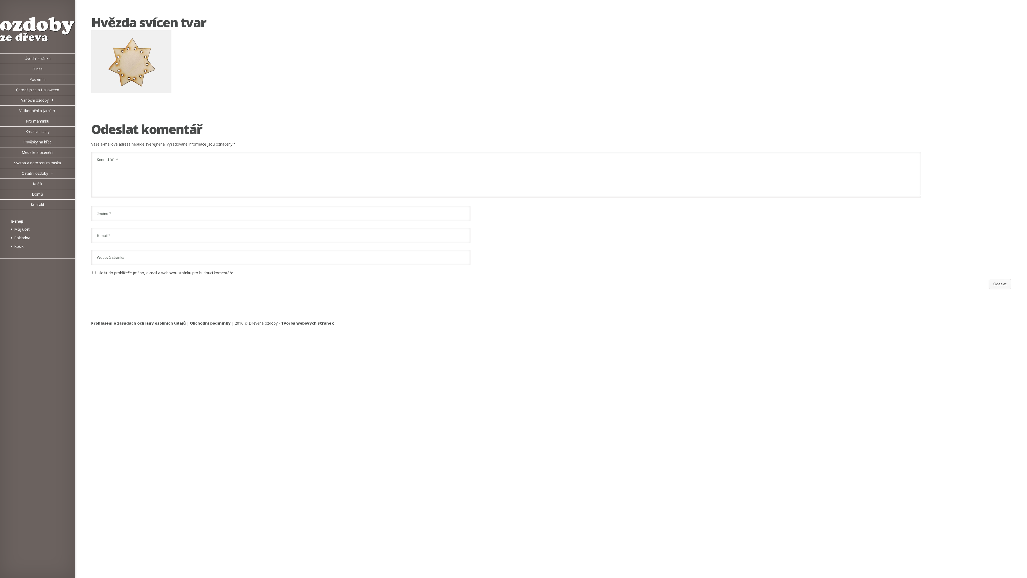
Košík (19, 246)
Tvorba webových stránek (307, 323)
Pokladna (22, 237)
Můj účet (22, 229)
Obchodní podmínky (210, 323)
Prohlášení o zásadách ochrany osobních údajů (138, 323)
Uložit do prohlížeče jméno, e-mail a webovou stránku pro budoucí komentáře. (166, 272)
